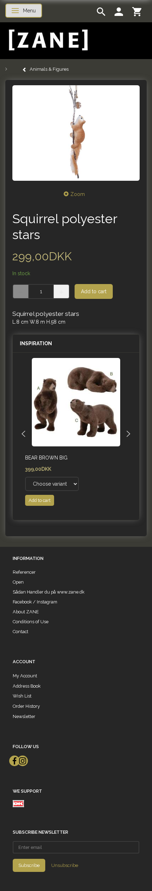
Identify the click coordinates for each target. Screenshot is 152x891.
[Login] (118, 11)
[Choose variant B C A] (52, 484)
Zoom (77, 194)
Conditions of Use (30, 621)
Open (18, 582)
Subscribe (29, 865)
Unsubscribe (64, 865)
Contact (20, 631)
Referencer (24, 572)
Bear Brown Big (46, 458)
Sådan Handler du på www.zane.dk (48, 592)
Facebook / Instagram (35, 601)
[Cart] (137, 11)
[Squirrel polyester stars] (76, 133)
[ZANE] (47, 40)
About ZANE (26, 611)
